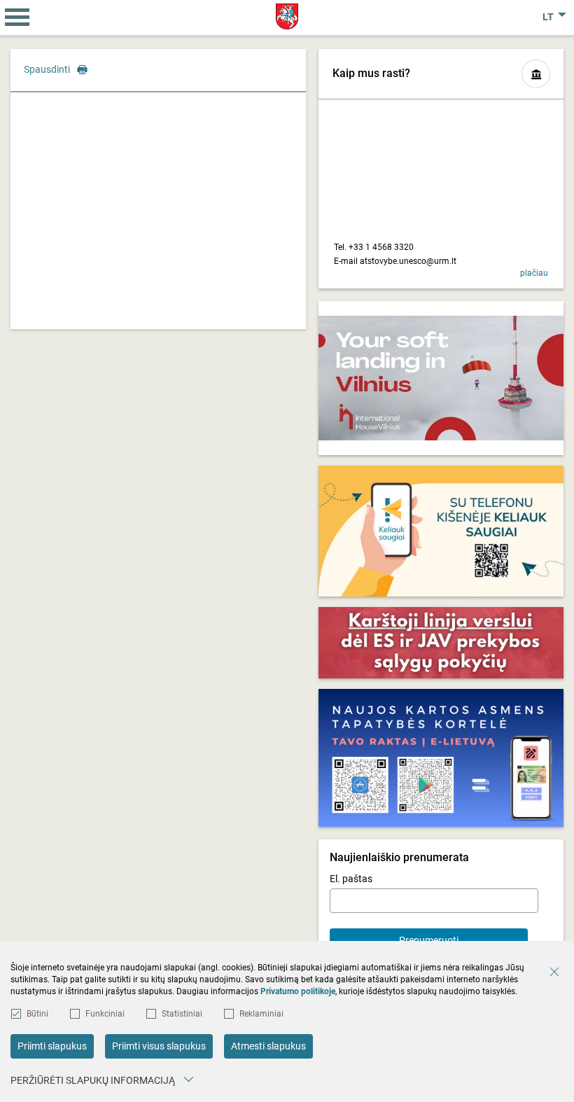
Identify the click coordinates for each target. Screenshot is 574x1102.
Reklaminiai (261, 1014)
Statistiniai (182, 1014)
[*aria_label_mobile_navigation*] (17, 17)
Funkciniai (105, 1014)
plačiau (534, 273)
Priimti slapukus (52, 1046)
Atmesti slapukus (268, 1046)
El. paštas (351, 878)
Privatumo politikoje (297, 991)
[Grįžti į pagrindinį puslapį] (287, 16)
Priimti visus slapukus (159, 1046)
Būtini (37, 1014)
